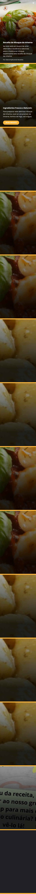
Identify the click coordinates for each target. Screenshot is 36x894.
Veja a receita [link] (11, 123)
